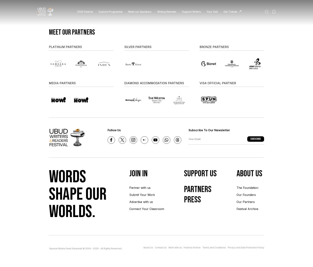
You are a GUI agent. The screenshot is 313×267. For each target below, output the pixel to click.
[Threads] (177, 140)
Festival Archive (247, 209)
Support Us (200, 174)
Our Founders (246, 195)
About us (249, 174)
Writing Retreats (166, 11)
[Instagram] (133, 140)
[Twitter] (122, 140)
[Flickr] (144, 140)
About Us (148, 247)
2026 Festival (85, 11)
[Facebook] (111, 140)
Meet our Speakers (139, 11)
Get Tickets (230, 11)
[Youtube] (155, 140)
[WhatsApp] (166, 140)
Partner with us (140, 188)
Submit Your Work (142, 195)
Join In (138, 174)
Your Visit (212, 11)
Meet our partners (72, 32)
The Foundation (247, 188)
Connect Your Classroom (146, 209)
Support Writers (191, 11)
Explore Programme (110, 11)
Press (192, 200)
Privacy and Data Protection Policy (246, 247)
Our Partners (246, 202)
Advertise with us (141, 202)
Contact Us (161, 247)
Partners (197, 189)
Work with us (175, 247)
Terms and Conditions (214, 247)
